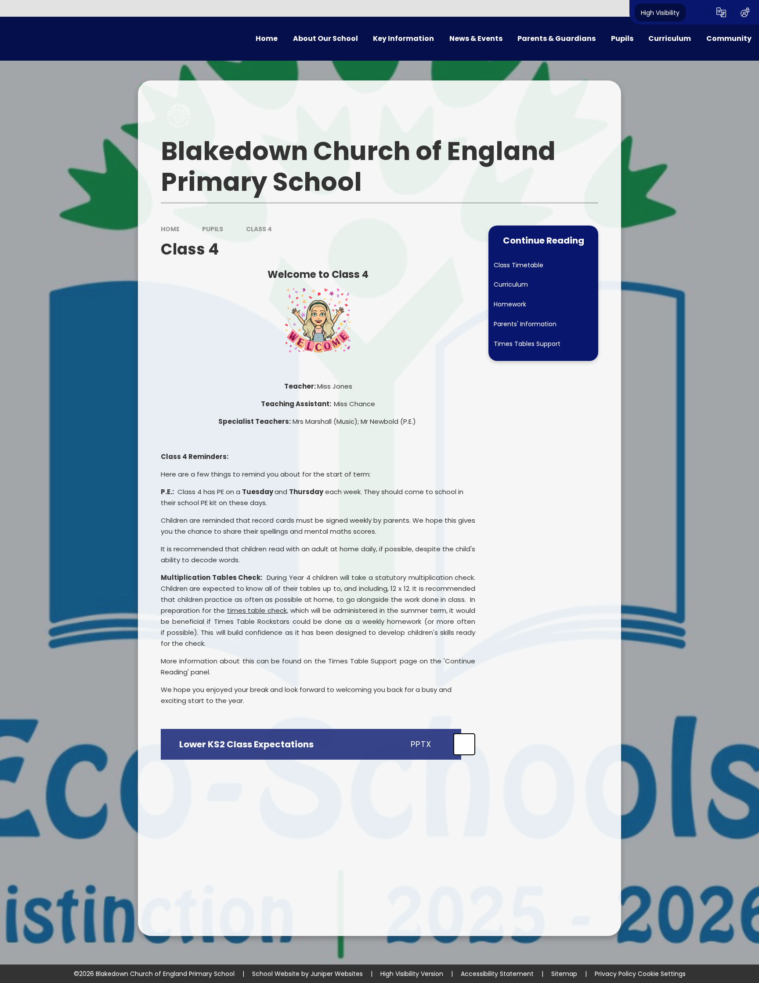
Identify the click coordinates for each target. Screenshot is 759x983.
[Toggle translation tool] (721, 12)
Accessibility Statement (497, 973)
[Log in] (745, 12)
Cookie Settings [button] (662, 973)
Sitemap (564, 973)
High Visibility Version (411, 973)
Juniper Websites (337, 973)
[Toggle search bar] (697, 12)
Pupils (212, 229)
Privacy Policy (615, 973)
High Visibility (660, 12)
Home (170, 229)
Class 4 (259, 229)
